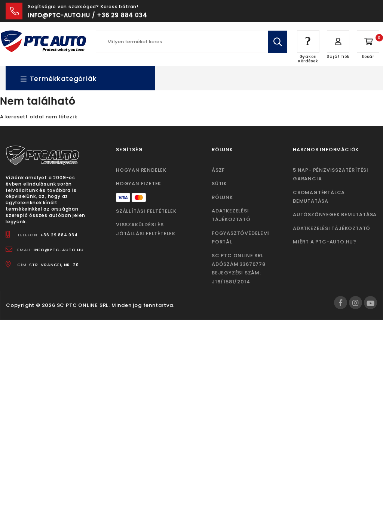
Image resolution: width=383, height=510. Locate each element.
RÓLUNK (222, 197)
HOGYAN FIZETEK (138, 183)
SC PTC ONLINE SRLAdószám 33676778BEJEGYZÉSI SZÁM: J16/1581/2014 (239, 268)
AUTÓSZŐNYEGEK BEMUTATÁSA (335, 214)
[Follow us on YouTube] (370, 302)
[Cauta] (277, 42)
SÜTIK (219, 183)
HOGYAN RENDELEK (141, 170)
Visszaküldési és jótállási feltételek (145, 229)
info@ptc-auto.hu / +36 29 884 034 (87, 15)
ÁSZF (218, 170)
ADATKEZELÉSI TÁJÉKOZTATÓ (231, 215)
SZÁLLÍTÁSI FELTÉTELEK (146, 211)
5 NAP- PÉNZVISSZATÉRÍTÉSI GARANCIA (330, 174)
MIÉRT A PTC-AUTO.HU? (324, 241)
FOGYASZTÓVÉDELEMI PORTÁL (241, 237)
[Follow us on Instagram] (355, 302)
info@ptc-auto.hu (59, 250)
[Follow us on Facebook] (340, 302)
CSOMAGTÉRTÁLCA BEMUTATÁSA (319, 197)
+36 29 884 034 (59, 235)
